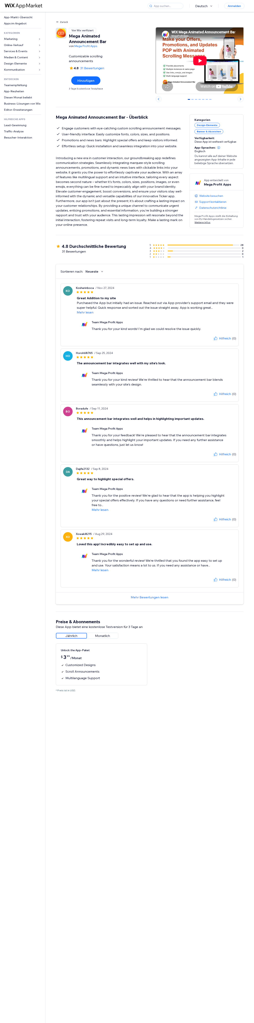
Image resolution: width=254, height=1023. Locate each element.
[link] (22, 17)
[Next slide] (240, 99)
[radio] (71, 635)
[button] (218, 147)
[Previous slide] (159, 99)
